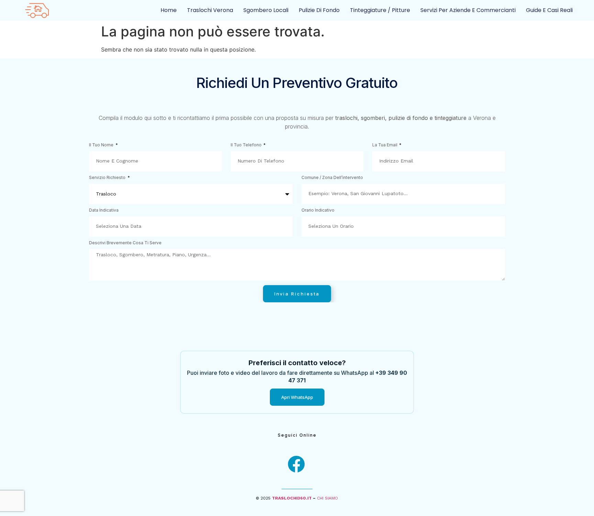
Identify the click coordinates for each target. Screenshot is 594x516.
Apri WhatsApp (297, 397)
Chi (321, 498)
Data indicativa (104, 210)
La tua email (385, 145)
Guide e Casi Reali (549, 10)
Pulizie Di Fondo (319, 10)
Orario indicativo (317, 210)
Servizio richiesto (107, 178)
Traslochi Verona (210, 10)
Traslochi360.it (292, 498)
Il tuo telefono (247, 145)
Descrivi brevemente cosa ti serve (125, 243)
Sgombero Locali (265, 10)
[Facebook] (296, 464)
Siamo (331, 498)
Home (169, 10)
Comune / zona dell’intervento (332, 178)
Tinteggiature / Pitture (380, 10)
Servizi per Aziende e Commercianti (468, 10)
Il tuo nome (101, 145)
